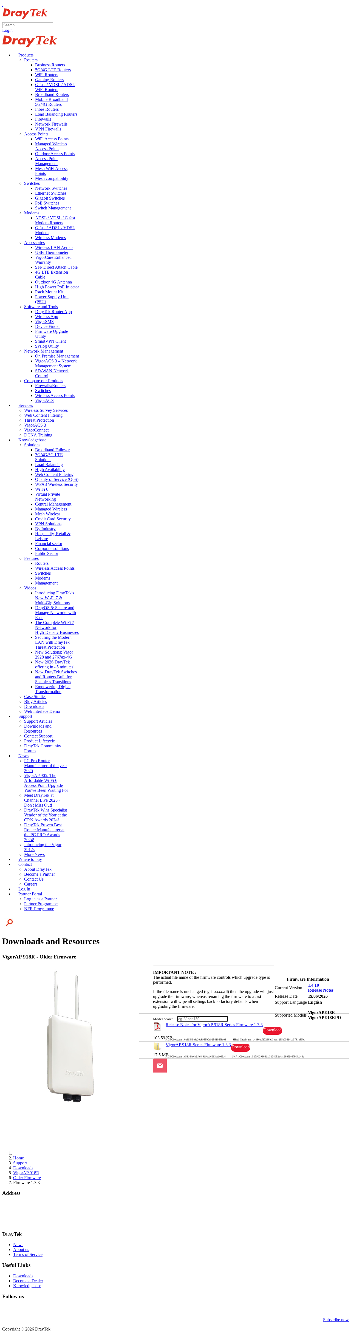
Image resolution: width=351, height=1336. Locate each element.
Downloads (23, 1275)
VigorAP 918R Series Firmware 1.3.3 (198, 1044)
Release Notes (320, 990)
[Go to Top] (2, 4)
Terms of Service (28, 1254)
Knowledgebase (27, 1285)
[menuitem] (23, 55)
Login (7, 30)
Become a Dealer (28, 1280)
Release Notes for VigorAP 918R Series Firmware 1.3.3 (214, 1024)
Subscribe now (336, 1319)
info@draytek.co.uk (19, 1218)
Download (272, 1030)
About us (21, 1249)
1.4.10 (313, 985)
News (18, 1244)
